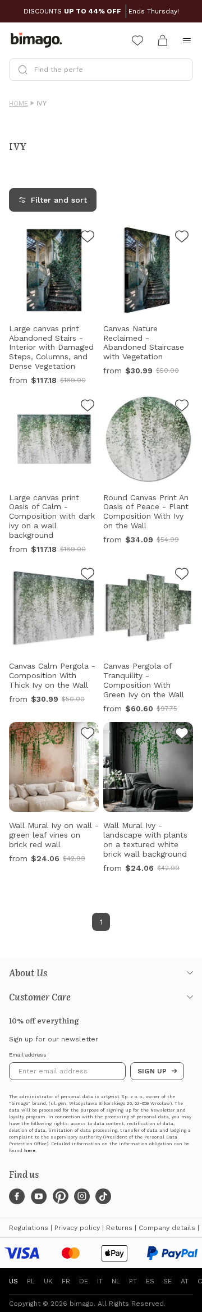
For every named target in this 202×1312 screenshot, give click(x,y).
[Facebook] (17, 1196)
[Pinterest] (60, 1196)
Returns (119, 1228)
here (29, 1150)
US (13, 1281)
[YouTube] (38, 1196)
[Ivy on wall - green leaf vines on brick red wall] (87, 735)
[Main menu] (187, 40)
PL (31, 1281)
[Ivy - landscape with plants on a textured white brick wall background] (182, 735)
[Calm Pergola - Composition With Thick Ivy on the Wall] (87, 575)
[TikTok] (103, 1196)
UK (48, 1281)
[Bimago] (38, 40)
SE (167, 1281)
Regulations (28, 1228)
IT (100, 1281)
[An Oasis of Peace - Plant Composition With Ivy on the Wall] (182, 407)
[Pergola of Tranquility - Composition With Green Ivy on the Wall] (182, 575)
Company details (167, 1228)
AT (185, 1281)
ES (150, 1281)
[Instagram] (82, 1196)
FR (66, 1281)
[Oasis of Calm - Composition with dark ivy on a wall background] (87, 407)
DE (83, 1281)
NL (116, 1281)
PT (133, 1281)
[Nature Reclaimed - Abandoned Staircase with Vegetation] (182, 238)
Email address (28, 1055)
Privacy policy (77, 1228)
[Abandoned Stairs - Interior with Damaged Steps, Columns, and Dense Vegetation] (87, 238)
